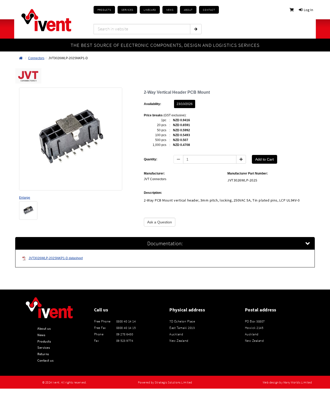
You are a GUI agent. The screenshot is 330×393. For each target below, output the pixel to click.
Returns (43, 354)
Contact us (45, 360)
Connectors (36, 58)
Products (104, 10)
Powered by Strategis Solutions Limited (165, 382)
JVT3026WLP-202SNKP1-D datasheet (56, 258)
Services (43, 347)
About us (44, 328)
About (188, 10)
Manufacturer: (154, 173)
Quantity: (150, 159)
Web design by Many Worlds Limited (287, 382)
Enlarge (24, 197)
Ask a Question (159, 222)
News (41, 335)
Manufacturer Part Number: (247, 173)
